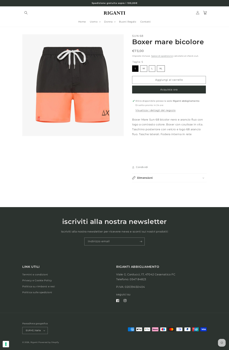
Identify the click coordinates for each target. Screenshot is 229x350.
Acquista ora (169, 89)
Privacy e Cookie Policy (37, 280)
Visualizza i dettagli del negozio (155, 110)
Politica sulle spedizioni (37, 292)
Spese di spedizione (162, 56)
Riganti (34, 342)
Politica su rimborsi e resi (38, 286)
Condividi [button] (142, 167)
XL (160, 67)
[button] (26, 12)
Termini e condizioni (35, 274)
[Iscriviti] (141, 241)
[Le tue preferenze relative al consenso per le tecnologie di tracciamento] (6, 344)
